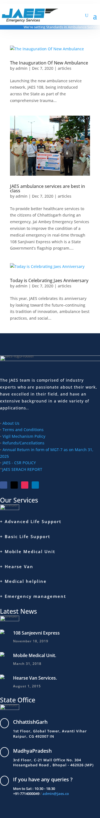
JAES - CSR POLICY (18, 462)
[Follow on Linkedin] (35, 485)
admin (22, 68)
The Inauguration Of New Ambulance (49, 63)
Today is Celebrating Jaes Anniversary (49, 280)
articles (64, 68)
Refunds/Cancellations (23, 443)
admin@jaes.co (55, 793)
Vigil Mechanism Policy (23, 436)
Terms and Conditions (23, 429)
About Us (10, 423)
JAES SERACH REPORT (22, 469)
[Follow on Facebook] (3, 485)
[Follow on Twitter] (14, 485)
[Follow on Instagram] (24, 485)
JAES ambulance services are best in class (47, 188)
